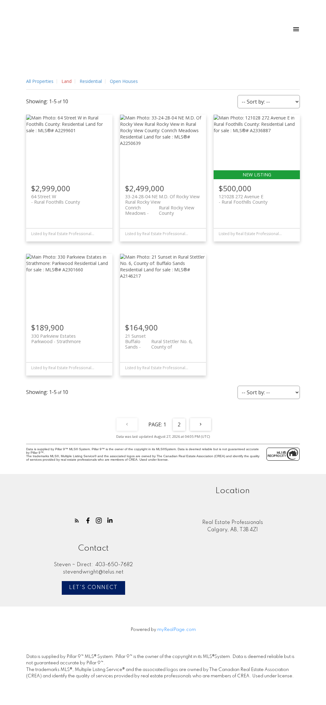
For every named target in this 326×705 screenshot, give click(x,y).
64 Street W (55, 199)
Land (66, 81)
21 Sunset (159, 338)
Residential (91, 81)
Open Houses (124, 81)
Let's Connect (93, 587)
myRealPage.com (176, 629)
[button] (77, 521)
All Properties (39, 81)
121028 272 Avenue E (243, 199)
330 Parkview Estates (56, 338)
